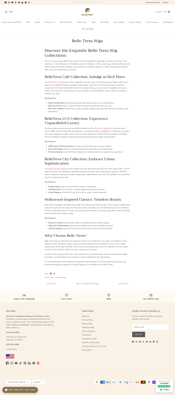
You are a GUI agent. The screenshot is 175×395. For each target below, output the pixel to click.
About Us (86, 316)
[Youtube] (12, 2)
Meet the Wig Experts (91, 342)
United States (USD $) (153, 2)
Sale (28, 22)
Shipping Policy (88, 327)
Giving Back (87, 350)
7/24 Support (168, 22)
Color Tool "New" (66, 22)
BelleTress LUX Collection (100, 128)
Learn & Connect (135, 22)
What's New (82, 22)
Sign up (138, 334)
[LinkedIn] (22, 2)
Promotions (86, 335)
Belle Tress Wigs (99, 262)
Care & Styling (118, 22)
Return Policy (87, 324)
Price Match (104, 22)
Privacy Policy (87, 320)
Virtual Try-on (50, 22)
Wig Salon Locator (89, 339)
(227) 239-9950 (87, 29)
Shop (93, 22)
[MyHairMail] (87, 11)
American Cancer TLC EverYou (94, 346)
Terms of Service (88, 331)
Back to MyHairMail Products (87, 283)
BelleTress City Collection (58, 169)
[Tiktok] (16, 2)
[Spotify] (26, 2)
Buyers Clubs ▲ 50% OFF (12, 22)
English (165, 2)
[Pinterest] (19, 2)
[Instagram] (9, 2)
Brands (37, 22)
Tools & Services (152, 22)
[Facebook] (6, 2)
